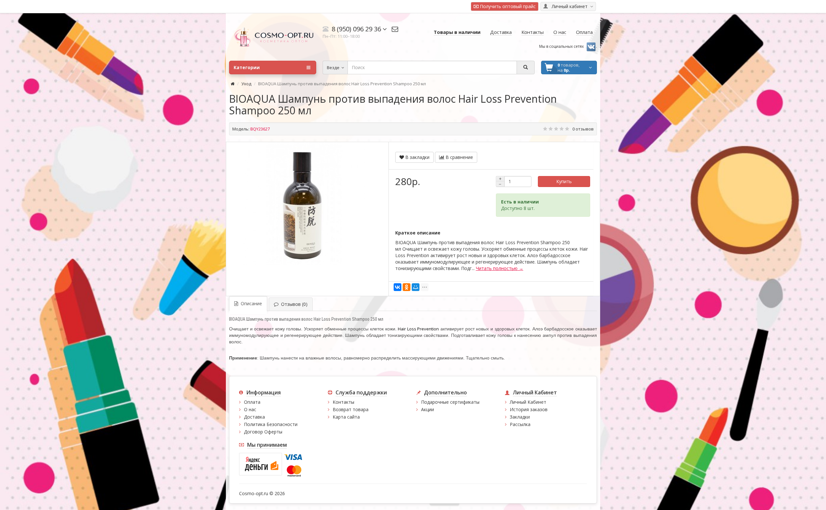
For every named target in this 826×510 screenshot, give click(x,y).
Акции (427, 409)
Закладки (520, 417)
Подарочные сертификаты (450, 402)
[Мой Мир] (415, 287)
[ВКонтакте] (397, 287)
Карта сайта (346, 417)
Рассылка (520, 424)
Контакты (343, 402)
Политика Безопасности (270, 424)
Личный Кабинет (528, 402)
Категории (247, 67)
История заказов (529, 409)
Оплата (252, 402)
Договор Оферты (263, 432)
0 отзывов (583, 129)
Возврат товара (350, 409)
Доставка (254, 417)
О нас (250, 409)
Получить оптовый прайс (507, 6)
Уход (246, 84)
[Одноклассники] (406, 287)
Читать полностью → (499, 268)
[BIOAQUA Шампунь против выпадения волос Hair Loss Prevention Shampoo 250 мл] (304, 203)
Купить (564, 181)
